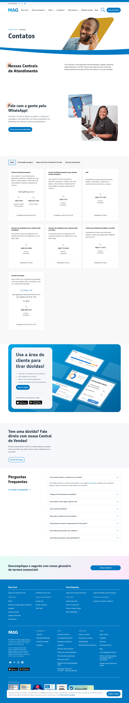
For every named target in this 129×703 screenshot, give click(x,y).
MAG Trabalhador (71, 612)
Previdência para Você (43, 593)
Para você (24, 10)
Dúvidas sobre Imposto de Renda (108, 664)
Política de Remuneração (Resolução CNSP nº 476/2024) (108, 658)
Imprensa (103, 642)
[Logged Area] (114, 10)
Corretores (60, 10)
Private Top (39, 601)
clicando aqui (92, 483)
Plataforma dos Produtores (88, 645)
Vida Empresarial (71, 601)
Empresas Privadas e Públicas (103, 601)
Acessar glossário (106, 568)
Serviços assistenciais (72, 162)
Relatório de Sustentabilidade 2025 (67, 664)
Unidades (103, 638)
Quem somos (104, 634)
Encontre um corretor (86, 638)
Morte (10, 601)
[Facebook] (14, 662)
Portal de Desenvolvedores (66, 656)
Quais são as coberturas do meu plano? (63, 516)
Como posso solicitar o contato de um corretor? (66, 477)
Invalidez (11, 608)
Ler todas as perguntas (18, 490)
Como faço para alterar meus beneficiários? (65, 538)
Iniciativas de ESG (105, 645)
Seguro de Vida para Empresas (76, 593)
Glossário (60, 645)
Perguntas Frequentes (64, 642)
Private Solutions (41, 605)
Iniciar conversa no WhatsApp (20, 129)
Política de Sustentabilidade (66, 652)
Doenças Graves (13, 612)
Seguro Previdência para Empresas (104, 593)
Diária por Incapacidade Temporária (20, 605)
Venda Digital (83, 642)
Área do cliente (23, 387)
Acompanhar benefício (64, 638)
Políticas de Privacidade (65, 649)
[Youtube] (10, 662)
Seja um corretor (84, 634)
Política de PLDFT (63, 659)
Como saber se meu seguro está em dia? (63, 502)
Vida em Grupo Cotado (73, 608)
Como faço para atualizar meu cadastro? (63, 531)
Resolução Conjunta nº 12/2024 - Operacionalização (67, 670)
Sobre (50, 10)
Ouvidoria (39, 645)
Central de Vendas (16, 460)
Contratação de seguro (25, 162)
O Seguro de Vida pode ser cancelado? (63, 494)
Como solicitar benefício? (58, 509)
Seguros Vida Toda (14, 615)
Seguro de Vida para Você (16, 593)
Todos (12, 162)
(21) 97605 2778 (26, 290)
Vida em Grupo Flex (72, 605)
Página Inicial (12, 29)
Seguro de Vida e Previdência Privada (49, 162)
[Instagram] (18, 662)
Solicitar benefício (63, 634)
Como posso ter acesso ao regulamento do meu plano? (68, 523)
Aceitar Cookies (113, 694)
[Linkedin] (22, 662)
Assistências (12, 619)
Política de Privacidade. (67, 695)
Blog (96, 10)
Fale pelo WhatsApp (43, 638)
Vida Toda (39, 608)
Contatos (39, 634)
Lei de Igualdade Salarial (108, 652)
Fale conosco (72, 10)
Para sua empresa (38, 10)
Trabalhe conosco (87, 10)
